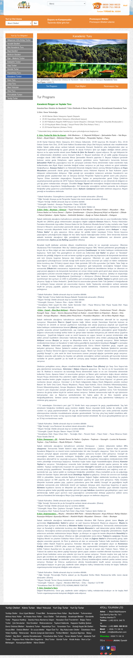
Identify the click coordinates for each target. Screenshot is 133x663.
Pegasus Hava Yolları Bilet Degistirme (28, 639)
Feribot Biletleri (62, 633)
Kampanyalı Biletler (24, 642)
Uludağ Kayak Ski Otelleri (82, 626)
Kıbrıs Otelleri (39, 642)
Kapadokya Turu (14, 72)
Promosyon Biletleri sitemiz (102, 20)
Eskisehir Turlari (14, 61)
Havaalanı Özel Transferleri (67, 619)
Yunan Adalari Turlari (74, 636)
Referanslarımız (46, 623)
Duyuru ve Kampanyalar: (59, 19)
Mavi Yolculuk (13, 87)
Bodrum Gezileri (14, 54)
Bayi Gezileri (12, 51)
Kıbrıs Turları (28, 607)
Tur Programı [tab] (51, 86)
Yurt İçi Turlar (77, 607)
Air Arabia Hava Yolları (33, 616)
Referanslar (24, 633)
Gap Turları (12, 65)
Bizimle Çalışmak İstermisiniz (43, 633)
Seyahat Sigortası (77, 633)
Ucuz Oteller (49, 616)
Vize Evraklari (32, 623)
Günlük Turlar (13, 69)
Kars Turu (11, 80)
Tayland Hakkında (61, 623)
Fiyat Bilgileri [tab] (80, 86)
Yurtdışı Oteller (11, 613)
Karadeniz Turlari (14, 76)
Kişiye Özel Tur (52, 629)
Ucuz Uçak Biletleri (27, 613)
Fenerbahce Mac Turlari (53, 636)
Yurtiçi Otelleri (13, 607)
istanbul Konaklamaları (32, 636)
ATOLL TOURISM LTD (111, 607)
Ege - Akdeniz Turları (16, 58)
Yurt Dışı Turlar (61, 607)
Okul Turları (50, 639)
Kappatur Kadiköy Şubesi (81, 623)
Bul (35, 23)
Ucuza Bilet (10, 629)
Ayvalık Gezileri (13, 43)
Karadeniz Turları (33, 626)
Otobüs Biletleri (22, 629)
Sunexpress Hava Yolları (57, 613)
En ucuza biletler (38, 629)
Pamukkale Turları (14, 94)
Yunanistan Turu (64, 626)
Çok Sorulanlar (18, 623)
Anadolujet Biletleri (76, 616)
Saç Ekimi (17, 636)
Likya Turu (11, 83)
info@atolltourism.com (117, 632)
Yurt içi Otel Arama (13, 19)
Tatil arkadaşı (61, 616)
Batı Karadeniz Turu (15, 47)
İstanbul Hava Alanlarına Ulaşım (41, 619)
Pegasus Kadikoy (19, 619)
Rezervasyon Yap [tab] (111, 86)
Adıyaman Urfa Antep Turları (19, 40)
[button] (44, 58)
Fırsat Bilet (41, 613)
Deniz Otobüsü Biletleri (15, 626)
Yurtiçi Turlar (12, 98)
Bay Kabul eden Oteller (70, 629)
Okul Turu (11, 91)
